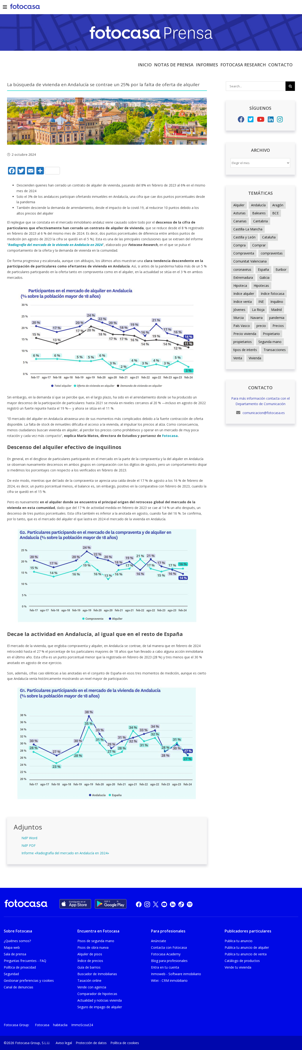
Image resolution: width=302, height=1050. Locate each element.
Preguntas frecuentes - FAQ (25, 960)
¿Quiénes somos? (17, 941)
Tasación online (89, 980)
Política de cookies (124, 1043)
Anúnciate (158, 941)
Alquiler (238, 205)
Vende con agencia (91, 987)
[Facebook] (241, 120)
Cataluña (269, 237)
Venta (237, 358)
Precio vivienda (244, 333)
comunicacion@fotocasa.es (263, 413)
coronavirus (242, 269)
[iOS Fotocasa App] (75, 904)
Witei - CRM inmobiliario (169, 980)
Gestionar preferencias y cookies (29, 980)
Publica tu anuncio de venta (246, 954)
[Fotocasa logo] (26, 904)
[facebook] (139, 904)
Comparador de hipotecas (97, 993)
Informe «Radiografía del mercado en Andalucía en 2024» (65, 853)
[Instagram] (280, 120)
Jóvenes (239, 309)
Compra (239, 245)
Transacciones (275, 349)
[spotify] (190, 904)
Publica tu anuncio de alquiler (247, 947)
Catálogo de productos (242, 960)
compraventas (272, 253)
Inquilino (276, 301)
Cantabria (260, 221)
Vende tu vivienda (238, 967)
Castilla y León (244, 237)
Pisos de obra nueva (93, 947)
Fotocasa (42, 1025)
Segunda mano (269, 341)
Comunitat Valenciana (250, 261)
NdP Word (29, 838)
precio (261, 325)
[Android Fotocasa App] (110, 904)
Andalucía (258, 205)
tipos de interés (245, 349)
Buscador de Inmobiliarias (97, 974)
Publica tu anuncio (238, 941)
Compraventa (243, 253)
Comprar (259, 245)
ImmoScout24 (82, 1025)
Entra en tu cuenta (165, 967)
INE (261, 301)
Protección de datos (91, 1043)
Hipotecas (261, 285)
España (263, 269)
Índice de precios (90, 960)
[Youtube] (260, 120)
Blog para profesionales (169, 960)
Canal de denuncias (18, 987)
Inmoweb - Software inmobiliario (176, 974)
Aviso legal (64, 1043)
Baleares (259, 213)
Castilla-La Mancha (247, 229)
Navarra (256, 317)
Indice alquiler (243, 293)
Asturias (239, 213)
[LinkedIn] (271, 120)
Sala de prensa (15, 954)
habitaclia (60, 1025)
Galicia (264, 277)
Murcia (238, 317)
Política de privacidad (20, 967)
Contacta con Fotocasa (169, 947)
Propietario (271, 333)
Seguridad (11, 974)
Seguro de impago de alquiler (99, 1007)
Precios (278, 325)
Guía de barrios (89, 967)
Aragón (277, 205)
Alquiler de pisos (89, 954)
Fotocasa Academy (165, 954)
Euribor (281, 269)
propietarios (242, 341)
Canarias (240, 221)
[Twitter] (251, 120)
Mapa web (12, 947)
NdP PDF (28, 845)
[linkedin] (173, 904)
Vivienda (255, 358)
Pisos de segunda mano (95, 941)
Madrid (276, 309)
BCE (275, 213)
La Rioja (258, 309)
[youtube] (164, 904)
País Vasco (241, 325)
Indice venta (242, 301)
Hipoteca (240, 285)
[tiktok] (181, 904)
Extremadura (243, 277)
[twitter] (156, 904)
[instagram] (147, 904)
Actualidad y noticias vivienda (99, 1000)
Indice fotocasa (272, 293)
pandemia (276, 317)
